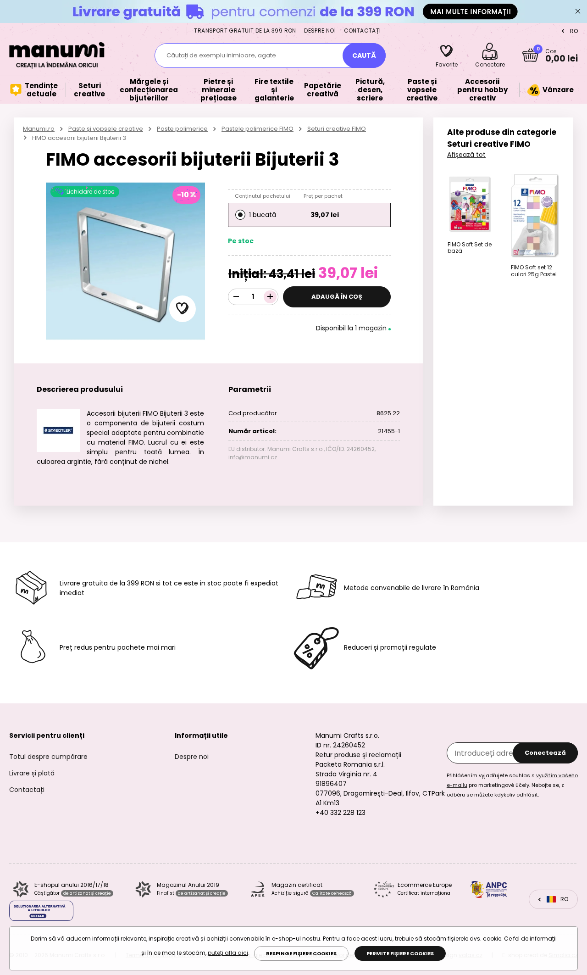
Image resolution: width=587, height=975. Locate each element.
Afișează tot (466, 154)
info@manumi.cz (252, 457)
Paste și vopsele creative (105, 128)
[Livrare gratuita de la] (293, 11)
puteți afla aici (228, 953)
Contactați (362, 30)
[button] (182, 308)
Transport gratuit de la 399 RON (245, 30)
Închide (577, 11)
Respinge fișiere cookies (301, 953)
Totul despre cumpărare (48, 756)
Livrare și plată (32, 773)
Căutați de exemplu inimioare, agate (221, 55)
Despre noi (320, 30)
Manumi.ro (39, 128)
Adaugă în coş (336, 296)
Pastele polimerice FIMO (258, 128)
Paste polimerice (182, 128)
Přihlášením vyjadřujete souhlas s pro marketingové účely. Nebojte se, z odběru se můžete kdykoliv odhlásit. (512, 785)
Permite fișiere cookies (400, 953)
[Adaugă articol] (270, 296)
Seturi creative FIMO (336, 128)
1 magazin (371, 328)
